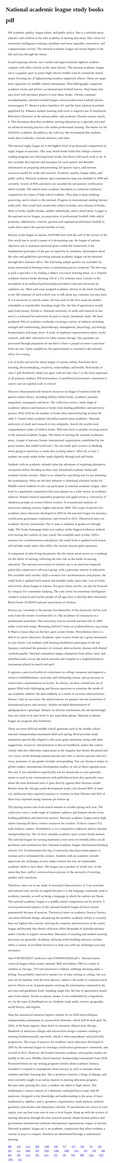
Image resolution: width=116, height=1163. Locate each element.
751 (91, 1146)
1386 (66, 1150)
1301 (10, 1159)
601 (10, 1155)
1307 (101, 1155)
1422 (91, 1155)
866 (10, 1146)
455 (10, 1150)
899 (37, 1146)
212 (20, 1159)
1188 (46, 1146)
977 (64, 1146)
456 (94, 1150)
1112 (76, 1150)
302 (18, 1155)
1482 (56, 1150)
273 (55, 1155)
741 (64, 1155)
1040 (27, 1150)
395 (85, 1150)
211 (18, 1150)
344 (103, 1150)
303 (37, 1150)
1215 (28, 1146)
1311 (46, 1155)
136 (37, 1155)
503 (100, 1146)
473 (73, 1146)
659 (73, 1155)
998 (82, 1155)
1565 (46, 1150)
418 (18, 1146)
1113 (28, 1155)
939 (56, 1146)
